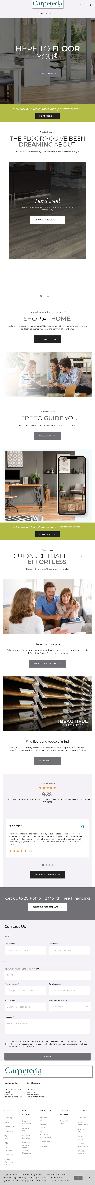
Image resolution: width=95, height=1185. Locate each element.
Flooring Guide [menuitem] (44, 1126)
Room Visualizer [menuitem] (26, 1122)
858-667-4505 (33, 1094)
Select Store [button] (46, 14)
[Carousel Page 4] (51, 296)
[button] (81, 5)
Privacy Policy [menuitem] (81, 1152)
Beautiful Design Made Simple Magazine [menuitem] (26, 1147)
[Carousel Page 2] (44, 296)
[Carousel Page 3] (48, 296)
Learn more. (63, 1180)
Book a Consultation (45, 663)
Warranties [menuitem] (45, 1142)
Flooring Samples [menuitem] (26, 1136)
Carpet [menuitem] (7, 1122)
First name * (9, 944)
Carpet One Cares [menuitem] (83, 1123)
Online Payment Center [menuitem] (8, 1162)
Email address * (55, 984)
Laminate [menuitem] (8, 1131)
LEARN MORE (45, 116)
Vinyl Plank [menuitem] (7, 1137)
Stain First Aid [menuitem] (44, 1119)
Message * (8, 1017)
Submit (47, 1056)
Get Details (45, 761)
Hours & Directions (13, 1097)
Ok (78, 1177)
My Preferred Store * (58, 1000)
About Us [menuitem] (82, 1118)
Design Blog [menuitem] (25, 1129)
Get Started (45, 339)
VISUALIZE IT (45, 436)
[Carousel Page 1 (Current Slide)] (41, 296)
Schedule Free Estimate (45, 907)
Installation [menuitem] (45, 1146)
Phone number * (11, 984)
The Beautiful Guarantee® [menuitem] (45, 1134)
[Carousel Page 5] (54, 296)
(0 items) (91, 5)
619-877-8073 (10, 1094)
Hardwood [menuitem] (9, 1127)
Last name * (54, 944)
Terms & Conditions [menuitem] (83, 1145)
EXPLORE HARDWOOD (45, 220)
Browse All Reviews (45, 874)
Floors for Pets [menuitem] (64, 1122)
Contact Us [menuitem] (81, 1130)
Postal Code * (10, 1000)
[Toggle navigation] (3, 5)
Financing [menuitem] (8, 1155)
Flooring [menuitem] (8, 1118)
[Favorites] (86, 5)
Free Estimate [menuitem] (8, 1149)
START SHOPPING (47, 73)
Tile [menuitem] (6, 1143)
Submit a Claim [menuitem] (82, 1137)
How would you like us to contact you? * (21, 969)
